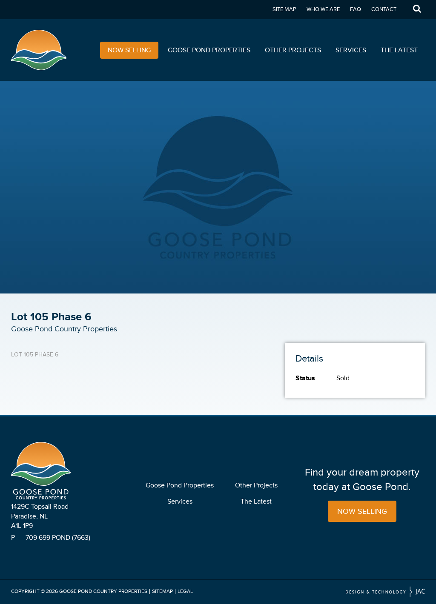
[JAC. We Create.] (385, 592)
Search (416, 9)
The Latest (399, 50)
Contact (383, 9)
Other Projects (293, 50)
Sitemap (162, 591)
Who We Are (323, 9)
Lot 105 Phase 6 (34, 354)
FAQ (355, 9)
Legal (185, 591)
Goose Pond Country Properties (103, 591)
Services (351, 50)
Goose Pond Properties (209, 50)
